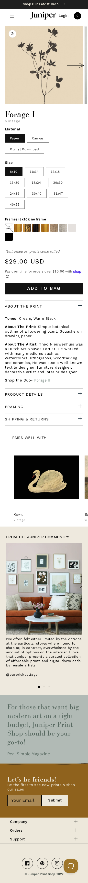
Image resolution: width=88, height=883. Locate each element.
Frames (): (25, 219)
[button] (12, 15)
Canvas (38, 138)
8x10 (13, 171)
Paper (15, 138)
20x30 (58, 182)
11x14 (34, 171)
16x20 (14, 182)
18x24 (36, 182)
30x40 (37, 193)
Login (64, 15)
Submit (55, 800)
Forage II (42, 380)
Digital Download (24, 149)
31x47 (58, 193)
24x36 (15, 193)
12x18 (55, 171)
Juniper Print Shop (41, 874)
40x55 (15, 204)
